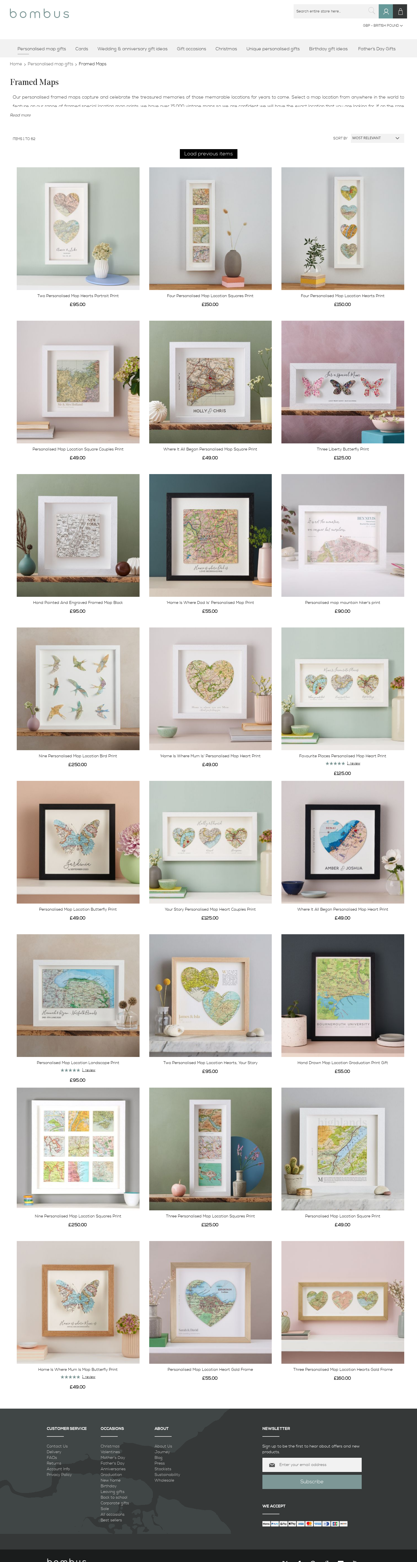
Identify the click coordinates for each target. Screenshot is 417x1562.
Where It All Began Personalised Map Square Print (210, 449)
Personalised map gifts (50, 64)
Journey (162, 1452)
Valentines (110, 1452)
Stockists (163, 1469)
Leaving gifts (113, 1491)
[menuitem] (44, 48)
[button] (383, 26)
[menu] (208, 49)
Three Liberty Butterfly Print (343, 449)
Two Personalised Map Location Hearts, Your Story (210, 1062)
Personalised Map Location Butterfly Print (78, 909)
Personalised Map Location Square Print (342, 1216)
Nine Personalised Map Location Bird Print (78, 756)
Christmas (110, 1446)
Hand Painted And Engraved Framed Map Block (78, 602)
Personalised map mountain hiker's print (342, 602)
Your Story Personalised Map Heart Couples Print (210, 909)
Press (160, 1463)
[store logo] (39, 11)
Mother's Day (113, 1457)
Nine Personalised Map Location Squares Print (78, 1216)
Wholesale (164, 1480)
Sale (105, 1508)
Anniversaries (113, 1469)
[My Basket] (400, 11)
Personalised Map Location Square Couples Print (78, 449)
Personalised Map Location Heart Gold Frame (210, 1369)
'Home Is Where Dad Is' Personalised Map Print (210, 602)
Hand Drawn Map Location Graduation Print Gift (343, 1062)
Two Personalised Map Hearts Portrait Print (78, 296)
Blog (159, 1457)
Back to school (114, 1497)
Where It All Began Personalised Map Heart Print (342, 909)
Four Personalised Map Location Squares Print (210, 296)
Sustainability (167, 1474)
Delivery (54, 1452)
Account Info (58, 1469)
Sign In (388, 16)
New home (111, 1480)
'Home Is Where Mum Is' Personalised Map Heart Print (210, 756)
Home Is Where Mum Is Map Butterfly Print (78, 1369)
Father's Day (113, 1463)
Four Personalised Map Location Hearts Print (343, 296)
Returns (54, 1463)
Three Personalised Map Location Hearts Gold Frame (343, 1369)
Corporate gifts (115, 1503)
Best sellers (111, 1520)
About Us (163, 1446)
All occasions (113, 1514)
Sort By (340, 138)
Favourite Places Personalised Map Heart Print (342, 756)
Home (16, 64)
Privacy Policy (59, 1474)
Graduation (111, 1474)
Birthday (109, 1486)
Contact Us (57, 1446)
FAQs (52, 1457)
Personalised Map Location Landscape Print (78, 1062)
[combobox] (336, 11)
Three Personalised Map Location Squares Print (210, 1216)
